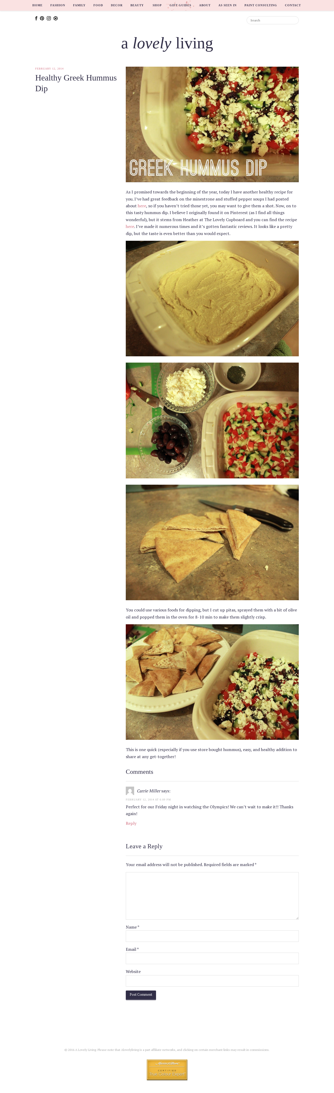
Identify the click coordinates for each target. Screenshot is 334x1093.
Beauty (137, 5)
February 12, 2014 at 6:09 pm (148, 799)
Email (132, 949)
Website (133, 971)
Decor (117, 5)
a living (167, 43)
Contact (293, 5)
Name (132, 927)
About (205, 5)
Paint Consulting (260, 5)
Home (37, 5)
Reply (131, 823)
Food (98, 5)
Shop (157, 5)
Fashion (57, 5)
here (142, 206)
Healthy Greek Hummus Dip (76, 83)
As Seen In (227, 5)
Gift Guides (180, 5)
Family (79, 5)
